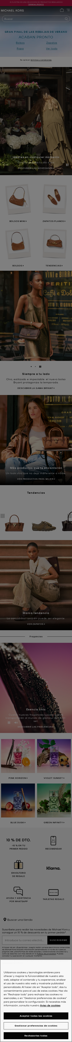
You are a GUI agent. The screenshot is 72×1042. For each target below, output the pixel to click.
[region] (36, 1000)
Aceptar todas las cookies (36, 1015)
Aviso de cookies (50, 1005)
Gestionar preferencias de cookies (36, 1025)
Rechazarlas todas (35, 1035)
